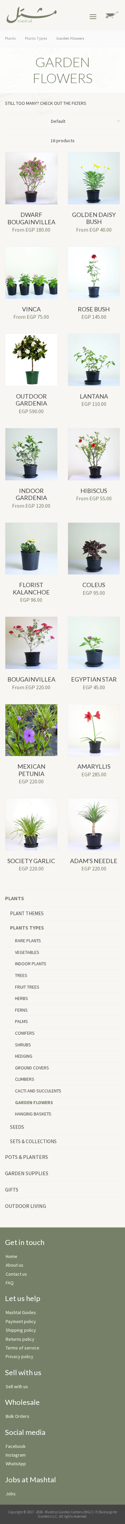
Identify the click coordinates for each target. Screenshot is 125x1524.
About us (14, 1265)
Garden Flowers (34, 1102)
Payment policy (21, 1321)
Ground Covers (32, 1068)
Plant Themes (27, 913)
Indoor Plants (30, 964)
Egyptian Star (94, 679)
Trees (21, 975)
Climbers (24, 1079)
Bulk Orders (17, 1416)
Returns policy (20, 1339)
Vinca (31, 309)
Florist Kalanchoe (31, 588)
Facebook (16, 1446)
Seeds (17, 1127)
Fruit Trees (27, 987)
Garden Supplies (26, 1173)
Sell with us (17, 1386)
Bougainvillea (31, 679)
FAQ (10, 1283)
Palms (21, 1021)
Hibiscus (93, 490)
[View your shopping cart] (111, 14)
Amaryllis (93, 766)
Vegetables (27, 952)
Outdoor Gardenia (31, 400)
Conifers (25, 1033)
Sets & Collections (33, 1141)
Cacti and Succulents (38, 1091)
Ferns (21, 1010)
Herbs (21, 998)
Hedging (23, 1056)
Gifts (11, 1189)
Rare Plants (28, 941)
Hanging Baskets (33, 1114)
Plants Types (27, 928)
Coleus (93, 584)
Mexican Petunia (31, 770)
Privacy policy (19, 1356)
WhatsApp (16, 1464)
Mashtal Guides (21, 1312)
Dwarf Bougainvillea (31, 218)
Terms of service (22, 1348)
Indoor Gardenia (31, 494)
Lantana (94, 396)
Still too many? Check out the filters (47, 103)
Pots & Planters (26, 1157)
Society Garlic (31, 860)
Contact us (16, 1274)
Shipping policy (21, 1330)
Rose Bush (94, 309)
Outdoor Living (25, 1206)
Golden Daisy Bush (94, 218)
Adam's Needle (93, 860)
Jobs (11, 1494)
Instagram (16, 1455)
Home (11, 1256)
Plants (14, 898)
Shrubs (23, 1045)
